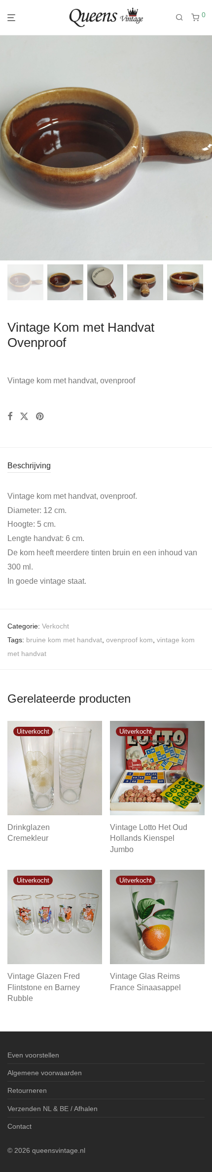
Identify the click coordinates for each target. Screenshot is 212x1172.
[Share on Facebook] (9, 417)
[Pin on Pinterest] (40, 417)
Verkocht (55, 626)
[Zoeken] (183, 17)
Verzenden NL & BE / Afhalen (52, 1109)
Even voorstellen (33, 1055)
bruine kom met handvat (64, 640)
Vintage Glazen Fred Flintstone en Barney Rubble (43, 987)
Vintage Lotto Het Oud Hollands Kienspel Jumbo (148, 838)
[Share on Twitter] (24, 417)
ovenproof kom (129, 640)
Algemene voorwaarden (44, 1073)
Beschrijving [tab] (29, 465)
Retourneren (27, 1090)
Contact (19, 1126)
